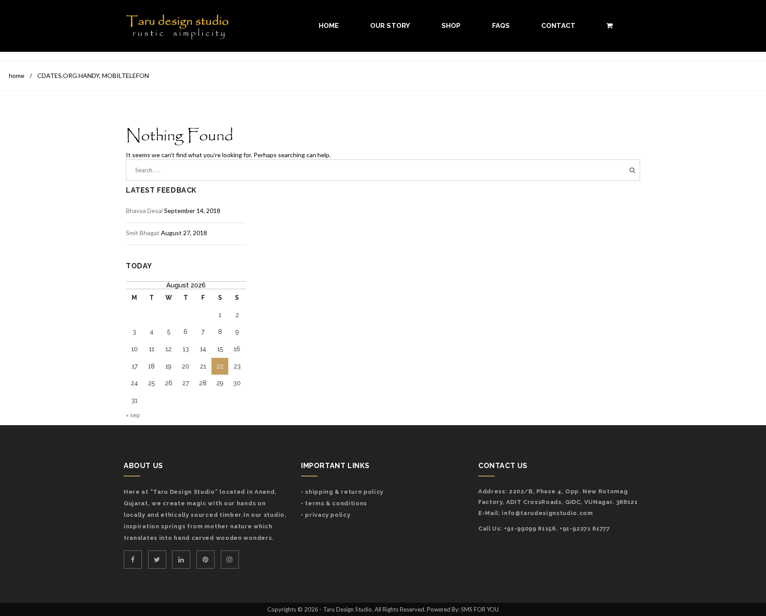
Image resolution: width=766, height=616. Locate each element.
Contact (558, 26)
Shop (451, 26)
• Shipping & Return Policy (342, 491)
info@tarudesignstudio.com (547, 513)
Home (329, 26)
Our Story (390, 26)
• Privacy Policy (325, 514)
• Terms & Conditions (334, 503)
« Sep (133, 414)
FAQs (501, 26)
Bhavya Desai (144, 210)
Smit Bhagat (143, 232)
